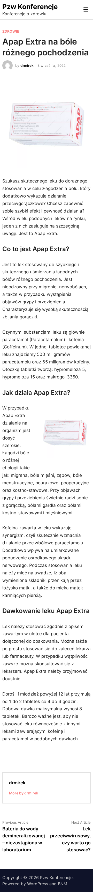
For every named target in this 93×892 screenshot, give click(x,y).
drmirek (27, 65)
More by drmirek (23, 793)
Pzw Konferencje (30, 7)
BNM (62, 883)
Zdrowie (10, 31)
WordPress (37, 883)
